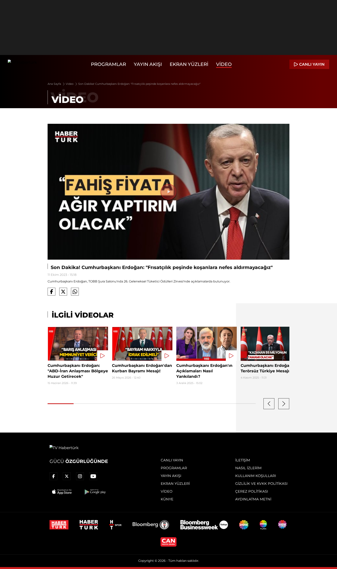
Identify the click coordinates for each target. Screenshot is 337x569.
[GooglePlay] (94, 492)
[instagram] (80, 476)
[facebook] (53, 476)
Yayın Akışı (148, 64)
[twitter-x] (67, 476)
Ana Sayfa (55, 84)
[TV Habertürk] (22, 64)
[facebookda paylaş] (51, 292)
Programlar (108, 64)
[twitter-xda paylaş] (63, 292)
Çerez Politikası (251, 491)
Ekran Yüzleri (189, 64)
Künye (167, 499)
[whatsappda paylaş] (75, 292)
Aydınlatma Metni (253, 499)
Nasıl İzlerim (248, 468)
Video (224, 64)
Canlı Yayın (172, 460)
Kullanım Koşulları (255, 476)
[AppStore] (62, 492)
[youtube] (93, 476)
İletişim (242, 460)
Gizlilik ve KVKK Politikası (261, 483)
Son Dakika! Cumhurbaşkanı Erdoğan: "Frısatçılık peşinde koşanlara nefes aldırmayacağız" (139, 84)
